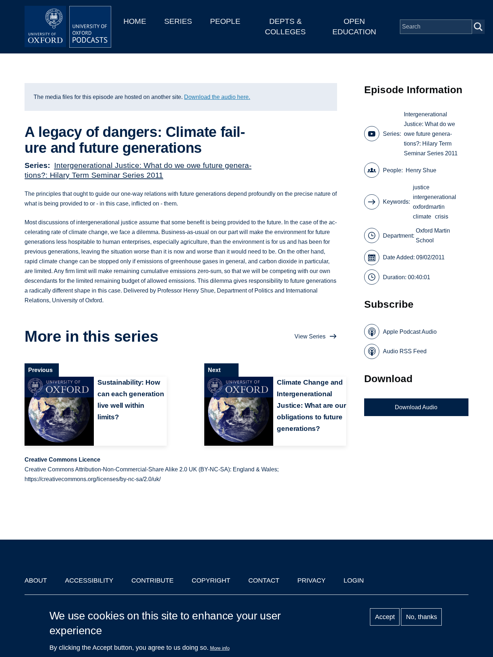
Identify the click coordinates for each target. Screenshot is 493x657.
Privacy (311, 580)
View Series (310, 336)
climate (422, 216)
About (36, 580)
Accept (385, 617)
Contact (263, 580)
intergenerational (434, 197)
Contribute (152, 580)
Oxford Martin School (433, 235)
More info (220, 648)
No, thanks (421, 617)
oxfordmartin (429, 207)
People (225, 21)
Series (178, 21)
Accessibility (89, 580)
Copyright (211, 580)
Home (134, 21)
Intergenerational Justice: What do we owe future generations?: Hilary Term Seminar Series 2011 (431, 133)
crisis (441, 216)
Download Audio (416, 407)
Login (354, 580)
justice (421, 187)
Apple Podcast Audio (410, 332)
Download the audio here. (217, 97)
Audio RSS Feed (405, 351)
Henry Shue (421, 170)
